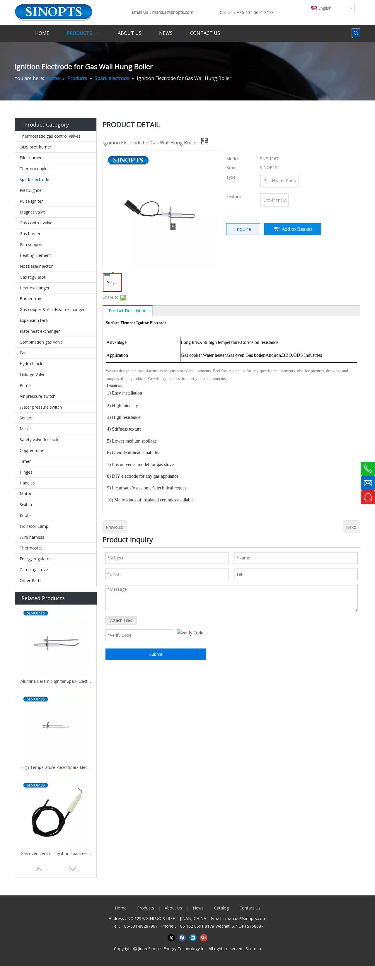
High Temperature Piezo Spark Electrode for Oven (56, 767)
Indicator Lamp (34, 526)
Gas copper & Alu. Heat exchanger (52, 309)
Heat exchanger (35, 288)
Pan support (31, 244)
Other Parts (31, 580)
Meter (25, 428)
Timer (25, 461)
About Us (173, 908)
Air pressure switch (37, 396)
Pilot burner (31, 158)
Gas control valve (36, 223)
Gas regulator (32, 277)
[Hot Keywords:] (356, 32)
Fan (23, 353)
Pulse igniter (31, 201)
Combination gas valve (41, 342)
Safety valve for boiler (40, 439)
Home (121, 908)
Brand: (232, 167)
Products (145, 908)
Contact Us (249, 908)
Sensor (26, 418)
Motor (26, 493)
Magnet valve (32, 212)
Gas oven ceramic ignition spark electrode (56, 853)
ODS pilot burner (35, 147)
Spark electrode (34, 179)
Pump (25, 385)
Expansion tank (34, 320)
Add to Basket (297, 229)
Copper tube (31, 450)
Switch (26, 504)
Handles (27, 483)
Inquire (243, 229)
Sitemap (253, 948)
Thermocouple (33, 168)
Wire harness (32, 537)
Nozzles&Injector (36, 266)
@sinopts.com (252, 918)
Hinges (26, 472)
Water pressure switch (41, 407)
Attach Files (121, 620)
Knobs (26, 515)
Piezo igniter (31, 190)
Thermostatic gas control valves (50, 136)
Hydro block (31, 363)
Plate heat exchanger (40, 331)
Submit (156, 654)
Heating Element (35, 255)
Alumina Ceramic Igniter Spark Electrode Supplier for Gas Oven (56, 681)
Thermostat (31, 548)
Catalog (221, 908)
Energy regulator (35, 558)
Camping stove (34, 569)
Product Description (127, 310)
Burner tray (30, 298)
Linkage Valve (32, 374)
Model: (232, 158)
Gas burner (30, 233)
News (198, 908)
